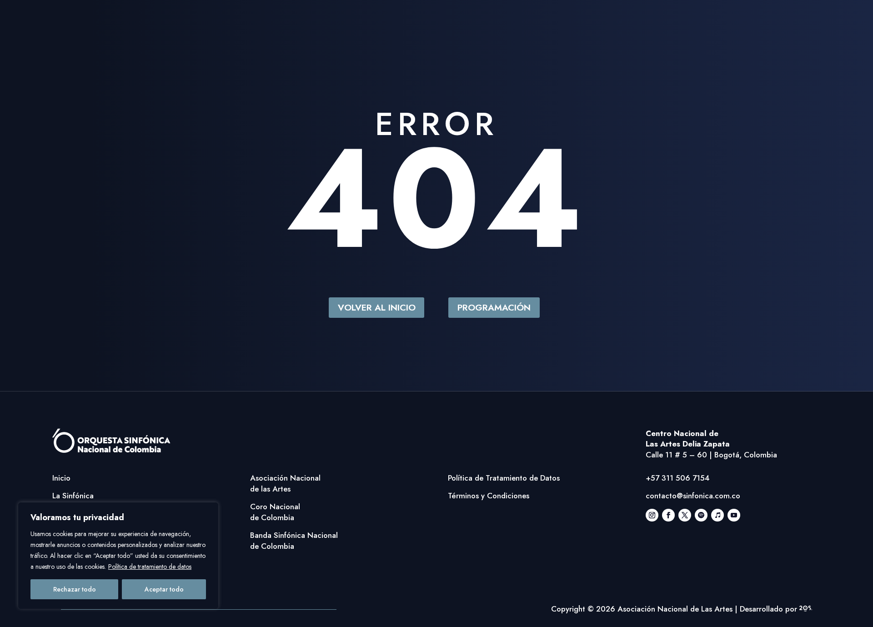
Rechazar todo (74, 589)
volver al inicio (377, 307)
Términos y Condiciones (488, 495)
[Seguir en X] (684, 515)
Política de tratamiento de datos (149, 566)
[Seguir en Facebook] (668, 515)
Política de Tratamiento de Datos (504, 477)
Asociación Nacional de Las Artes (675, 608)
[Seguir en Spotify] (701, 515)
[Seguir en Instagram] (652, 515)
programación (494, 307)
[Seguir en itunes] (717, 515)
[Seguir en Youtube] (734, 515)
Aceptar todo (164, 589)
